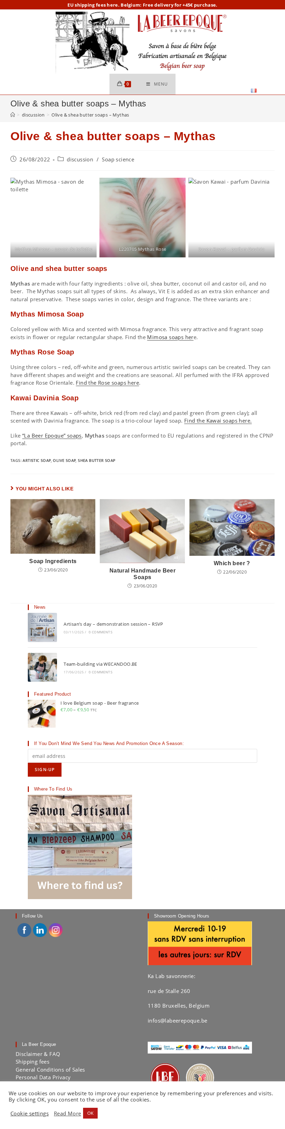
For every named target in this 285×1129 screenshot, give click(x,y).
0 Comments (100, 632)
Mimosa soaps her (170, 337)
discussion (80, 159)
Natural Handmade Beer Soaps (142, 574)
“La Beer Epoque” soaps (52, 435)
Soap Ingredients (52, 561)
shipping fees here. (97, 5)
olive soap (64, 460)
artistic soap (37, 460)
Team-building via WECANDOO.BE (100, 664)
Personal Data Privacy (43, 1077)
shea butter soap (96, 460)
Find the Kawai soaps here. (218, 420)
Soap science (118, 159)
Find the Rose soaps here (107, 382)
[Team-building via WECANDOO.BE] (42, 667)
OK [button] (90, 1113)
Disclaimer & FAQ (38, 1053)
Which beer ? (232, 563)
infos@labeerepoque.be (177, 1020)
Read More (67, 1113)
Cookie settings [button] (29, 1113)
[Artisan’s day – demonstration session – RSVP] (42, 627)
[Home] (12, 115)
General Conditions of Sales (50, 1069)
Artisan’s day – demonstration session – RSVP (113, 624)
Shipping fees (32, 1061)
